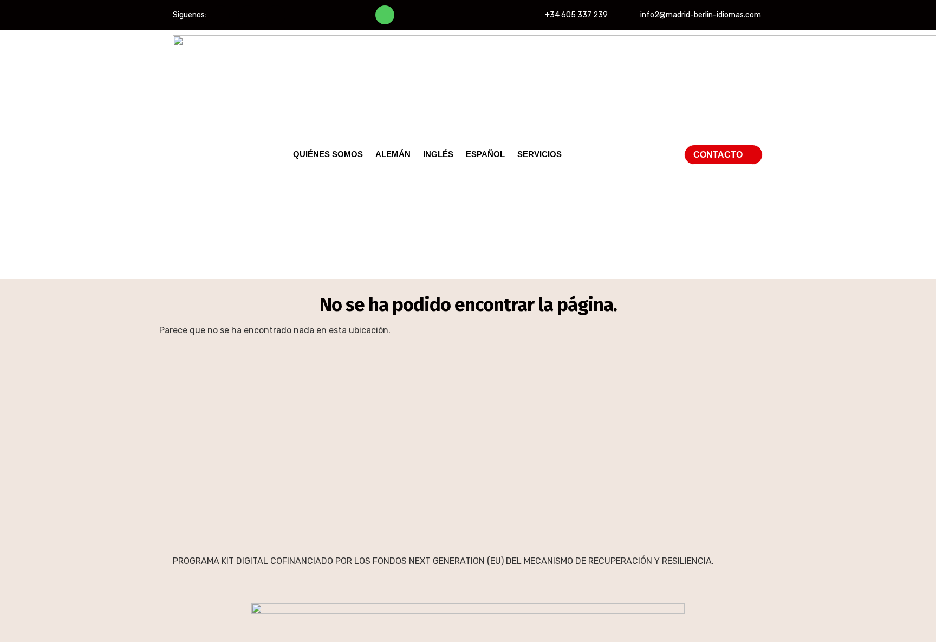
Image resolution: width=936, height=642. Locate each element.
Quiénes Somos (328, 154)
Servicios (539, 154)
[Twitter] (247, 14)
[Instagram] (275, 14)
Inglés (438, 154)
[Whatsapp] (384, 14)
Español (485, 154)
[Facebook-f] (220, 14)
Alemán (393, 154)
